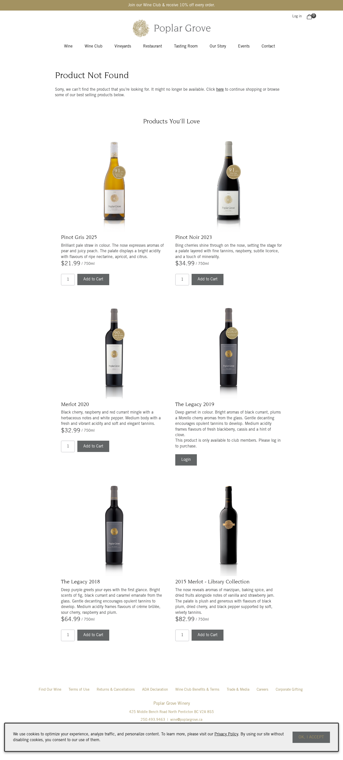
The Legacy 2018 (80, 582)
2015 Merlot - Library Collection (212, 582)
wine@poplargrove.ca (186, 720)
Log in (297, 16)
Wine (68, 46)
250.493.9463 (153, 720)
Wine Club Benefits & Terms (197, 690)
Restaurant (152, 46)
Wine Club (93, 46)
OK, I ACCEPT (311, 737)
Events (244, 46)
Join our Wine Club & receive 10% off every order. (171, 5)
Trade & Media (238, 690)
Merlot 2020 (75, 405)
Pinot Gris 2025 (79, 237)
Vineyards (123, 46)
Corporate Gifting (289, 690)
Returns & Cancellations (116, 690)
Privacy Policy (226, 734)
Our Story (218, 46)
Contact (268, 46)
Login (186, 460)
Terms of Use (79, 690)
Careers (262, 690)
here (220, 90)
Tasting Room (186, 46)
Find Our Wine (50, 690)
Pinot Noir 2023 (193, 237)
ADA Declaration (155, 690)
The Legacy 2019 (194, 405)
